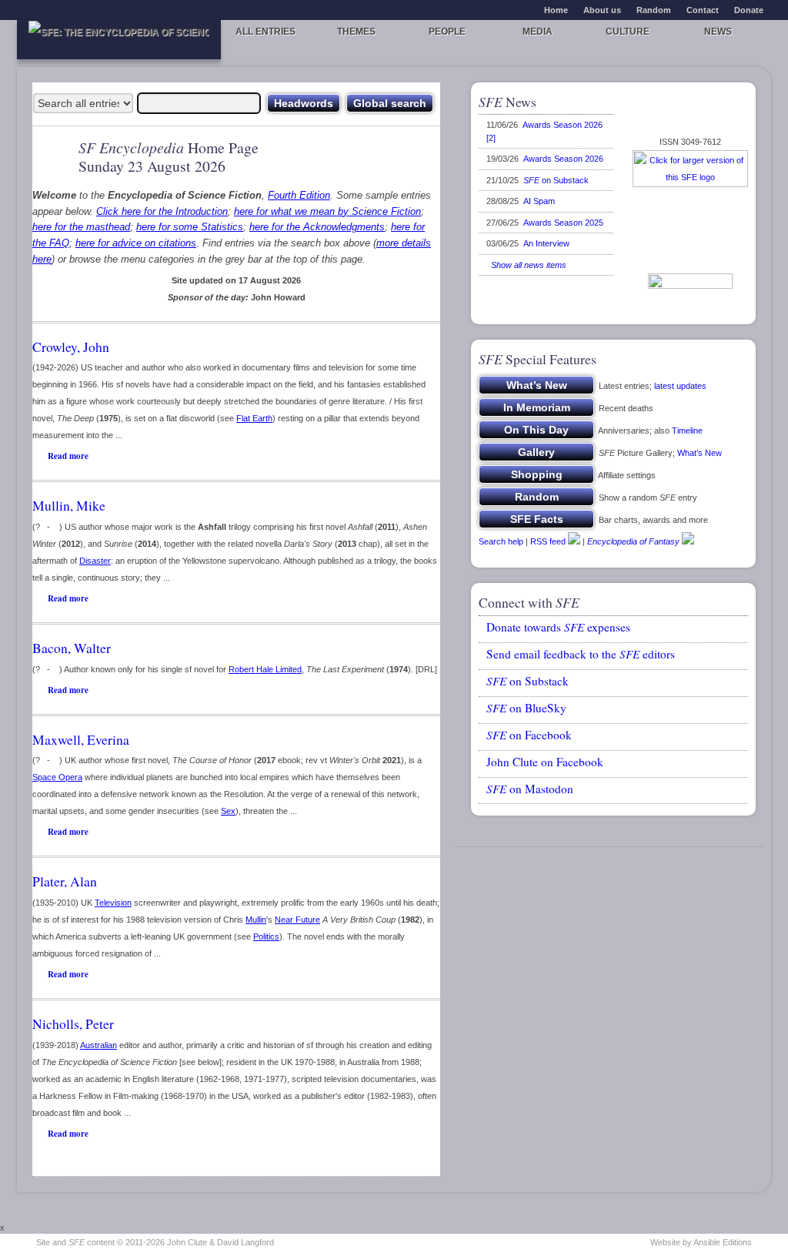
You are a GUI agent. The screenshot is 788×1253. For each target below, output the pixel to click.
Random (653, 10)
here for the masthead (81, 227)
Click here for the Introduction (162, 211)
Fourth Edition (299, 195)
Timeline (687, 430)
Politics (266, 936)
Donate (748, 10)
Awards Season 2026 (563, 158)
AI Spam (539, 201)
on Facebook (529, 734)
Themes (356, 31)
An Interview (546, 243)
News (718, 31)
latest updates (680, 385)
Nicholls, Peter (73, 1023)
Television (113, 902)
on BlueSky (526, 707)
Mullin (255, 919)
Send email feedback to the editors (580, 654)
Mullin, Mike (68, 505)
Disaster (95, 560)
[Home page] (119, 39)
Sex (228, 811)
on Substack (556, 180)
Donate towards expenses (558, 627)
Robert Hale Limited (265, 669)
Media (538, 31)
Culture (627, 31)
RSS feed (548, 541)
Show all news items (526, 265)
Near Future (297, 919)
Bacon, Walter (71, 647)
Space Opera (57, 777)
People (447, 31)
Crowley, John (70, 346)
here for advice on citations (135, 243)
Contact (702, 10)
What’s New (699, 452)
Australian (98, 1045)
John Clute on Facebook (544, 761)
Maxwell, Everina (80, 739)
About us (602, 10)
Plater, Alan (64, 881)
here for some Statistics (189, 227)
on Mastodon (529, 788)
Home (556, 10)
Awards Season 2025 (563, 222)
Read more (68, 456)
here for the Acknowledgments (317, 227)
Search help (501, 541)
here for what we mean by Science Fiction (327, 211)
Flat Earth (254, 418)
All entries (265, 31)
